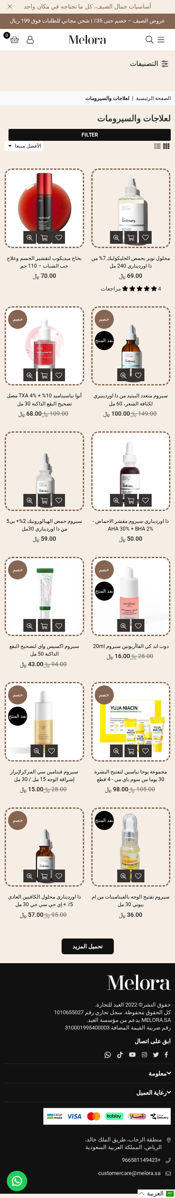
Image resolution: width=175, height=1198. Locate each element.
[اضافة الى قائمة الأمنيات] (145, 237)
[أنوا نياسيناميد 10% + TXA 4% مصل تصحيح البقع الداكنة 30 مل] (44, 346)
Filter (90, 135)
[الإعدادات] (30, 39)
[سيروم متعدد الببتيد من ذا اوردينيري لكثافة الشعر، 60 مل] (131, 346)
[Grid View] (166, 145)
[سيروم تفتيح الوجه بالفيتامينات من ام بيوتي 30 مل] (131, 847)
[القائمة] (161, 39)
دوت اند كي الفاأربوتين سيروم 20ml (131, 646)
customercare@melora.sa (129, 1173)
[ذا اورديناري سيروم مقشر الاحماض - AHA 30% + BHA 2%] (131, 471)
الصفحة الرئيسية (153, 98)
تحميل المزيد (88, 946)
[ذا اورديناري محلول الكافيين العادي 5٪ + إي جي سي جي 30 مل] (44, 847)
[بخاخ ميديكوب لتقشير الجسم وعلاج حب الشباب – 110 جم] (44, 208)
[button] (14, 39)
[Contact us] (17, 1181)
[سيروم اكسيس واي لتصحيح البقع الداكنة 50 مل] (44, 596)
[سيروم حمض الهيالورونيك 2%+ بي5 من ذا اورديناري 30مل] (44, 471)
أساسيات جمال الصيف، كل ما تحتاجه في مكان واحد (87, 6)
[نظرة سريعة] (116, 237)
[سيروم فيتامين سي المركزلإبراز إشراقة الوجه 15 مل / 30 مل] (44, 721)
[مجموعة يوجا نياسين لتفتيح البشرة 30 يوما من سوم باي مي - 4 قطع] (131, 721)
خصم (104, 319)
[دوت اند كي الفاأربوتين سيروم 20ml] (131, 596)
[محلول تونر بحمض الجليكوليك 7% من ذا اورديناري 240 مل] (131, 208)
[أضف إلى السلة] (130, 237)
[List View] (157, 145)
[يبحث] (149, 39)
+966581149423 (141, 1160)
